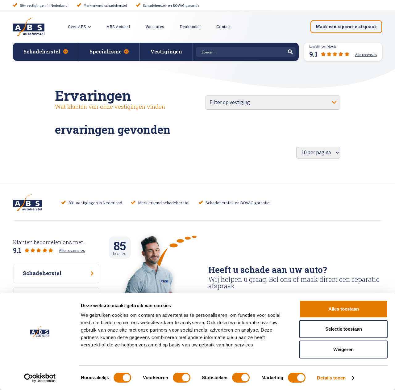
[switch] (181, 378)
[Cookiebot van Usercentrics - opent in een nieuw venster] (40, 378)
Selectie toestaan (343, 329)
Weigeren (343, 349)
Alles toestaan (343, 309)
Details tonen (331, 377)
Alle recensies (72, 250)
